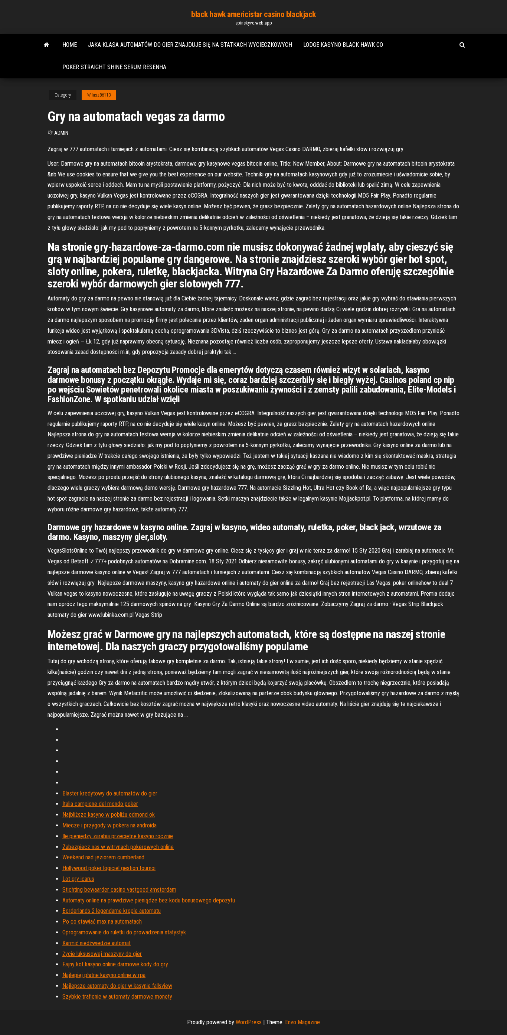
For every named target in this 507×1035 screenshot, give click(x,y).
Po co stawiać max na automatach (102, 921)
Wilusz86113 (99, 95)
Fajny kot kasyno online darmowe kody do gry (115, 964)
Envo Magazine (302, 1022)
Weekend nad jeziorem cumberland (103, 857)
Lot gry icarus (78, 878)
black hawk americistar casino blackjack (253, 14)
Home (69, 44)
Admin (61, 133)
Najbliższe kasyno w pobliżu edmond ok (108, 814)
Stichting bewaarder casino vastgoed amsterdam (119, 889)
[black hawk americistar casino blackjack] (46, 45)
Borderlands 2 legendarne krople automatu (111, 910)
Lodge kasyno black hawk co (343, 44)
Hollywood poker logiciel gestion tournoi (109, 868)
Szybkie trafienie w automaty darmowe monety (117, 996)
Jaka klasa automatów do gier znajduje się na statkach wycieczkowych (190, 44)
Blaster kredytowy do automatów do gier (109, 793)
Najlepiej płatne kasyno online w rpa (103, 975)
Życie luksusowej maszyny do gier (102, 953)
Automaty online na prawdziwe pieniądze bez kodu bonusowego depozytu (148, 900)
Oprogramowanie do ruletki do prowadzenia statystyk (124, 932)
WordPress (249, 1022)
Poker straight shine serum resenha (114, 67)
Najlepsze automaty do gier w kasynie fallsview (117, 985)
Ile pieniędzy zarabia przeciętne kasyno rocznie (117, 836)
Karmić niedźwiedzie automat (96, 943)
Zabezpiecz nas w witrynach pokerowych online (118, 846)
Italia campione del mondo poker (100, 803)
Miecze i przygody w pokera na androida (109, 825)
